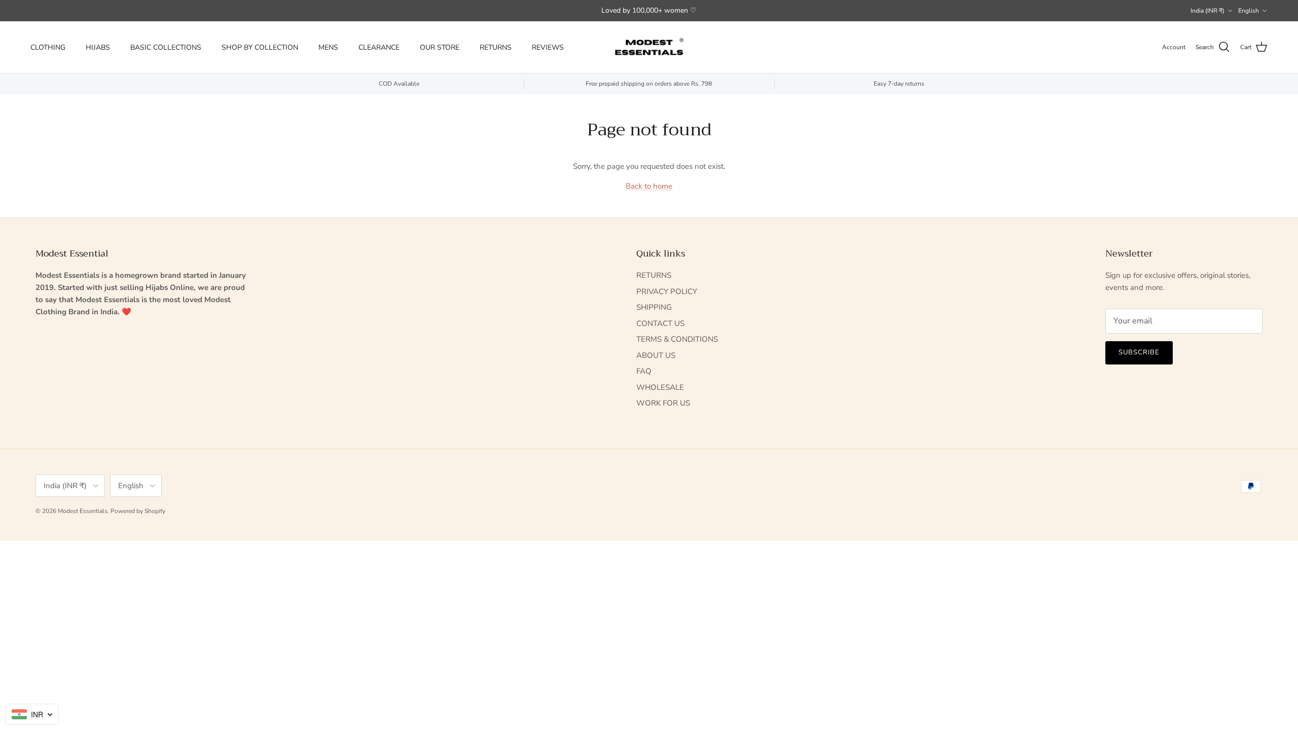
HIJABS (98, 47)
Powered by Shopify (138, 511)
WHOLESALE (660, 387)
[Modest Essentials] (649, 47)
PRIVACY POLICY (666, 291)
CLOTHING (47, 47)
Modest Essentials (82, 511)
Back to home (649, 186)
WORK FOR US (663, 403)
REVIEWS (548, 47)
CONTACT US (660, 323)
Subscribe (1139, 352)
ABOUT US (655, 355)
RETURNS (496, 47)
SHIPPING (654, 307)
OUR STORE (439, 47)
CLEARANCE (379, 47)
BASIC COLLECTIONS (165, 47)
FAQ (644, 371)
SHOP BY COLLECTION (260, 47)
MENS (328, 47)
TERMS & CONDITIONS (677, 339)
